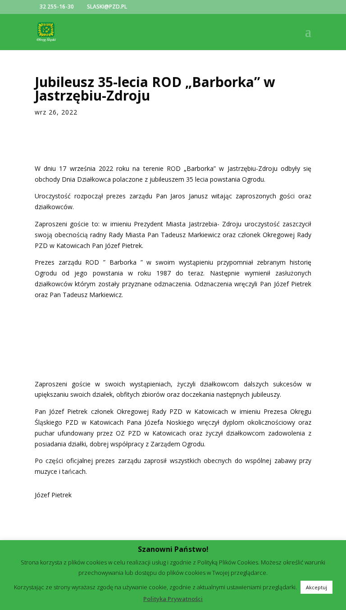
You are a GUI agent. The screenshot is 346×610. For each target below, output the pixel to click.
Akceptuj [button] (316, 600)
